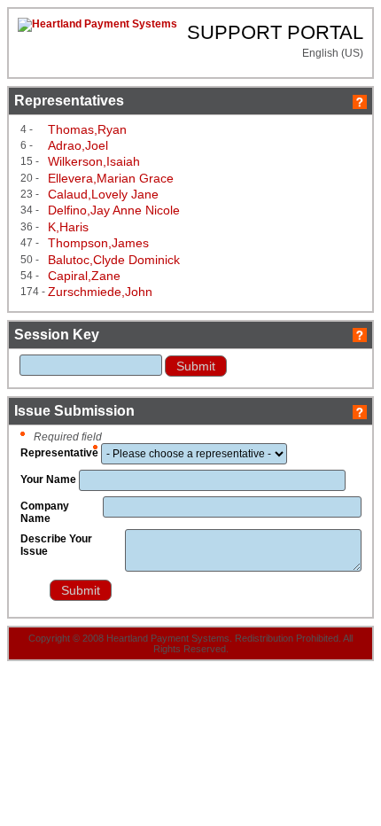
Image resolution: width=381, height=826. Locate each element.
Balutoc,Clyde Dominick (114, 260)
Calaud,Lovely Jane (103, 194)
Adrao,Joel (78, 145)
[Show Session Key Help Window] (360, 334)
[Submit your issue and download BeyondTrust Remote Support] (33, 593)
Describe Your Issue (56, 545)
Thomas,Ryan (87, 129)
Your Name (48, 479)
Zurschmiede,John (100, 291)
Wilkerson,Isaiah (94, 161)
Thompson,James (98, 243)
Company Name (44, 512)
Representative (59, 453)
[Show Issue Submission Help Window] (360, 410)
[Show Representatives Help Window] (360, 100)
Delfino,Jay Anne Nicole (114, 210)
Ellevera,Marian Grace (111, 178)
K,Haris (68, 227)
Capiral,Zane (84, 276)
